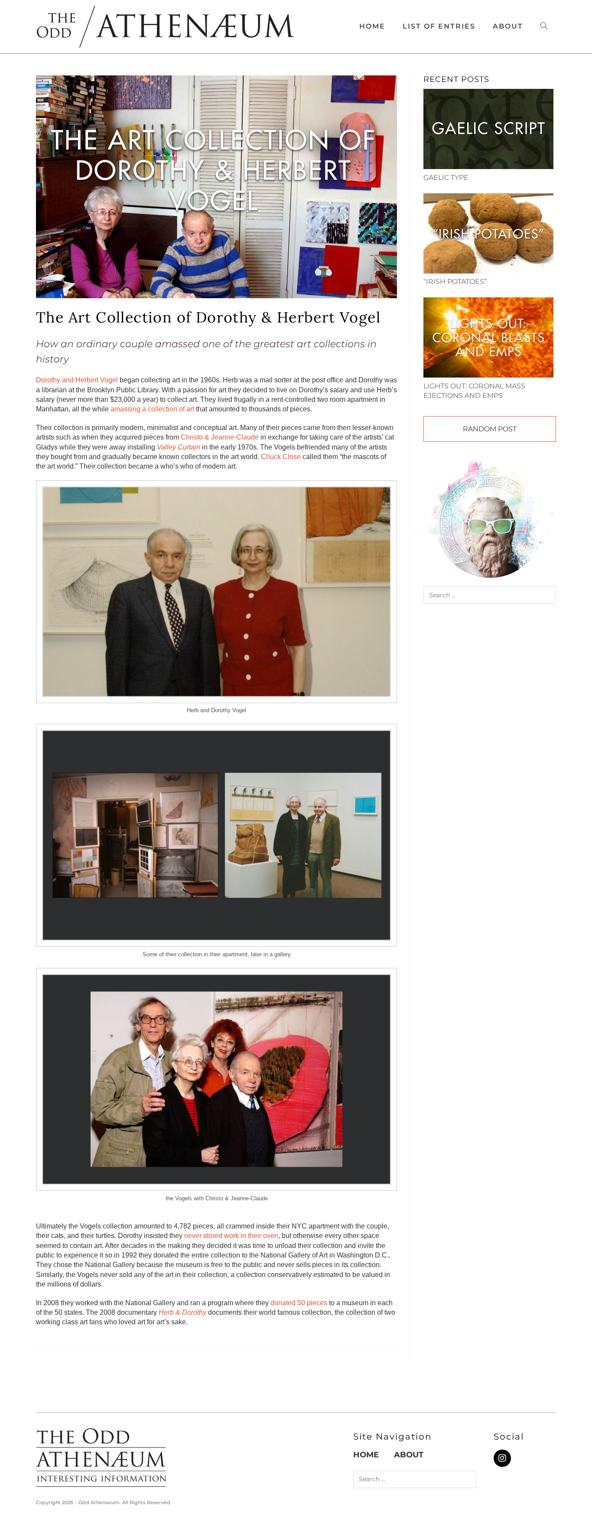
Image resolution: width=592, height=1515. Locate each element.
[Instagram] (502, 1458)
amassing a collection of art (152, 409)
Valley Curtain (178, 447)
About (408, 1455)
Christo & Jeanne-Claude (220, 437)
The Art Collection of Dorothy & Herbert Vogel (208, 317)
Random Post (490, 429)
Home (366, 1455)
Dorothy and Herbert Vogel (77, 380)
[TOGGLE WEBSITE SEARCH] (544, 26)
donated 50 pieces (298, 1302)
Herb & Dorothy (182, 1312)
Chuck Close (281, 456)
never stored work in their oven (231, 1235)
